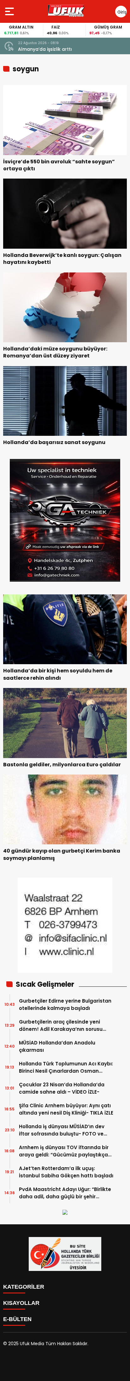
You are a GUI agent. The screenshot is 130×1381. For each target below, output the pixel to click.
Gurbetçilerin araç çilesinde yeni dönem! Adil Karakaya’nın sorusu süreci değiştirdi (61, 1025)
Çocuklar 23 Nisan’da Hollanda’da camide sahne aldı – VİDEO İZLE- (61, 1088)
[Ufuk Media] (66, 11)
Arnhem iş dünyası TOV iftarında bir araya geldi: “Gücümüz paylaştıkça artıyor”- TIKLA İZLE (64, 1151)
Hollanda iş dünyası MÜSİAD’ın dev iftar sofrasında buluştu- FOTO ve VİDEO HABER (61, 1130)
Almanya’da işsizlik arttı (45, 49)
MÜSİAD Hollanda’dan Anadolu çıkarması (57, 1046)
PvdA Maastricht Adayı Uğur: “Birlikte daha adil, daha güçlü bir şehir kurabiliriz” (65, 1193)
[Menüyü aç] (10, 11)
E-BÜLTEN (17, 1319)
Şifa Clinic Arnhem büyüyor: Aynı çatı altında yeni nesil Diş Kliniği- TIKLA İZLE (66, 1109)
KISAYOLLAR (21, 1303)
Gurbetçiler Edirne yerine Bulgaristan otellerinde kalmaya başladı (65, 1004)
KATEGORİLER (23, 1287)
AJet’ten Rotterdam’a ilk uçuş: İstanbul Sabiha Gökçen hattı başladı (66, 1172)
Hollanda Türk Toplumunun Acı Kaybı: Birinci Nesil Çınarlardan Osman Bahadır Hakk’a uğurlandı (66, 1067)
